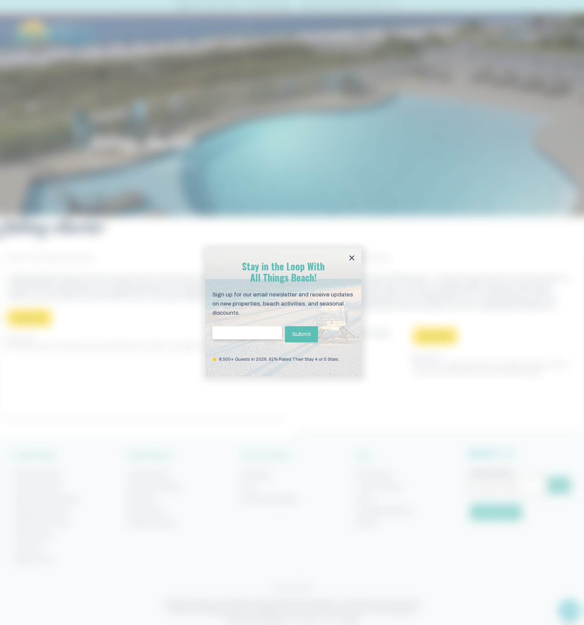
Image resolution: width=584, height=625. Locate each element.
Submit (301, 334)
